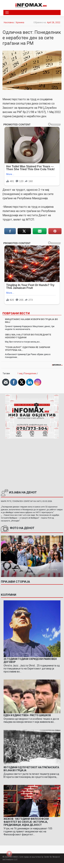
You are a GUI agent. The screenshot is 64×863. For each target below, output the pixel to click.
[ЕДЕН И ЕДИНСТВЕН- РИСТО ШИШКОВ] (32, 696)
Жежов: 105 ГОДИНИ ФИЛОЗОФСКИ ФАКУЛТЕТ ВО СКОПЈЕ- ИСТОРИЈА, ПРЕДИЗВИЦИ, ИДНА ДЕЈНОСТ (26, 821)
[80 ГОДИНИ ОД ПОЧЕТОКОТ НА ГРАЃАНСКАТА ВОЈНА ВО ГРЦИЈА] (32, 747)
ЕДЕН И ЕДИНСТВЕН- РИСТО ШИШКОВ (27, 715)
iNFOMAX (13, 857)
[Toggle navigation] (7, 12)
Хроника (20, 22)
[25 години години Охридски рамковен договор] (32, 628)
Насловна (9, 22)
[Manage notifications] (9, 854)
